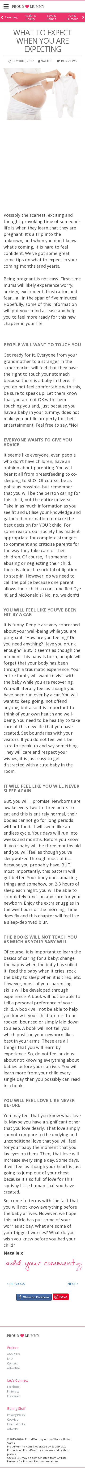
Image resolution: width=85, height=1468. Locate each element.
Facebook (13, 1387)
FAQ (10, 1359)
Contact (12, 1363)
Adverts (12, 1429)
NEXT (72, 1283)
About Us (13, 1354)
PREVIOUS (16, 1283)
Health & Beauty (30, 17)
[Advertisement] (42, 167)
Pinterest (13, 1391)
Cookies (12, 1420)
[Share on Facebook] (33, 1297)
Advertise (13, 1368)
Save (63, 1296)
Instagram (14, 1396)
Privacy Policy (16, 1415)
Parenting (11, 17)
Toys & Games (51, 17)
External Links (16, 1424)
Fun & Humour (72, 17)
